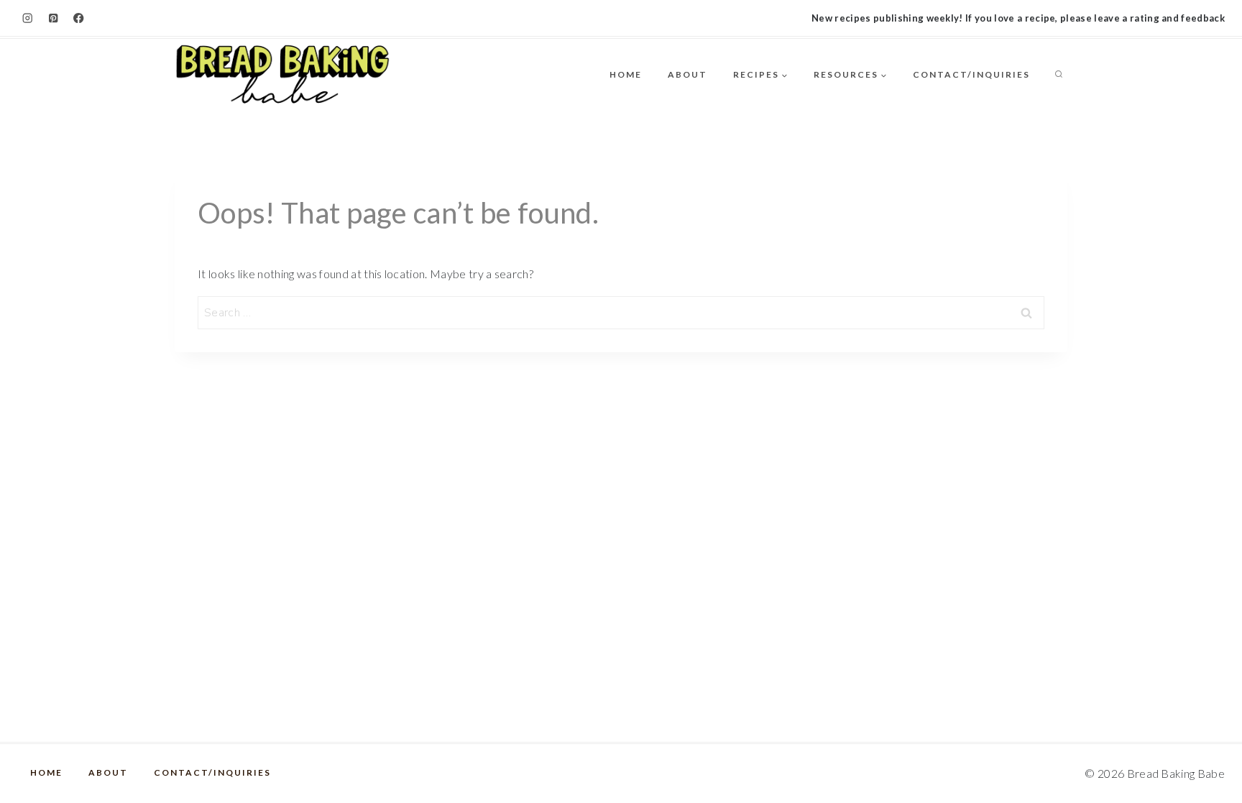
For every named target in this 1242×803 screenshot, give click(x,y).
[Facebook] (78, 18)
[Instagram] (27, 18)
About (687, 74)
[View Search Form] (1058, 74)
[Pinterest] (53, 18)
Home (626, 74)
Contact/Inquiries (971, 74)
